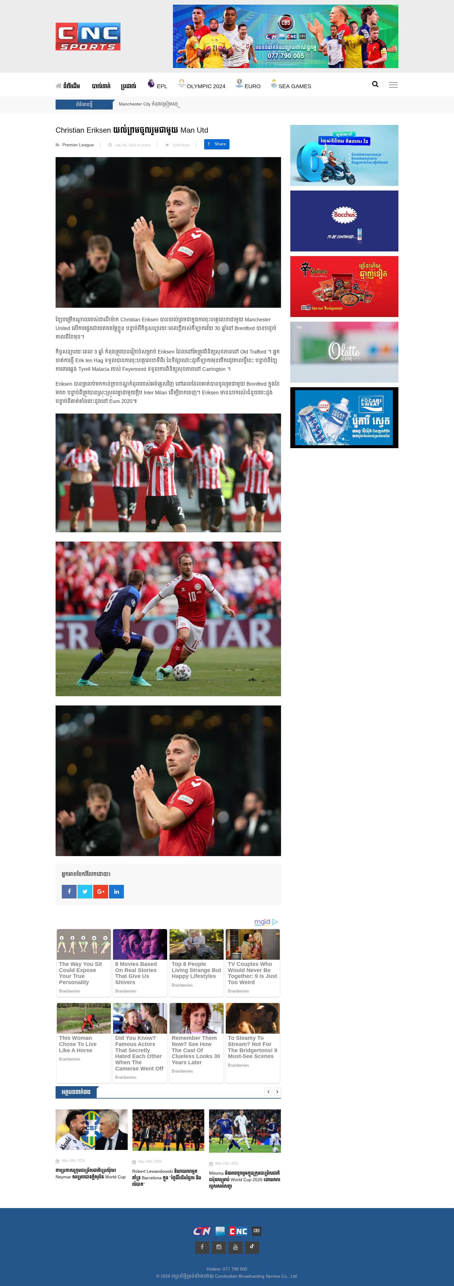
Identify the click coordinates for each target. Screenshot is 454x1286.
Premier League (78, 145)
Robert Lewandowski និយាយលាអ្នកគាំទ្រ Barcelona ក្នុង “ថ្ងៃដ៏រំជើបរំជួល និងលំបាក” (90, 1178)
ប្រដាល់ (128, 86)
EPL (161, 86)
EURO (252, 86)
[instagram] (219, 1247)
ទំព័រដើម (71, 86)
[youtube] (235, 1247)
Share (220, 144)
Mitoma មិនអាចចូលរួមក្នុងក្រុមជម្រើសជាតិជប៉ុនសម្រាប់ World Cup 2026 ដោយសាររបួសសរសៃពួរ (167, 1179)
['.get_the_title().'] (92, 1130)
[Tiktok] (252, 1247)
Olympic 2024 (205, 86)
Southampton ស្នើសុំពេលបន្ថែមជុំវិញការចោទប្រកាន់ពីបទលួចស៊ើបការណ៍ (240, 1180)
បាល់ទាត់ (101, 86)
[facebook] (202, 1247)
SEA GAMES (294, 86)
